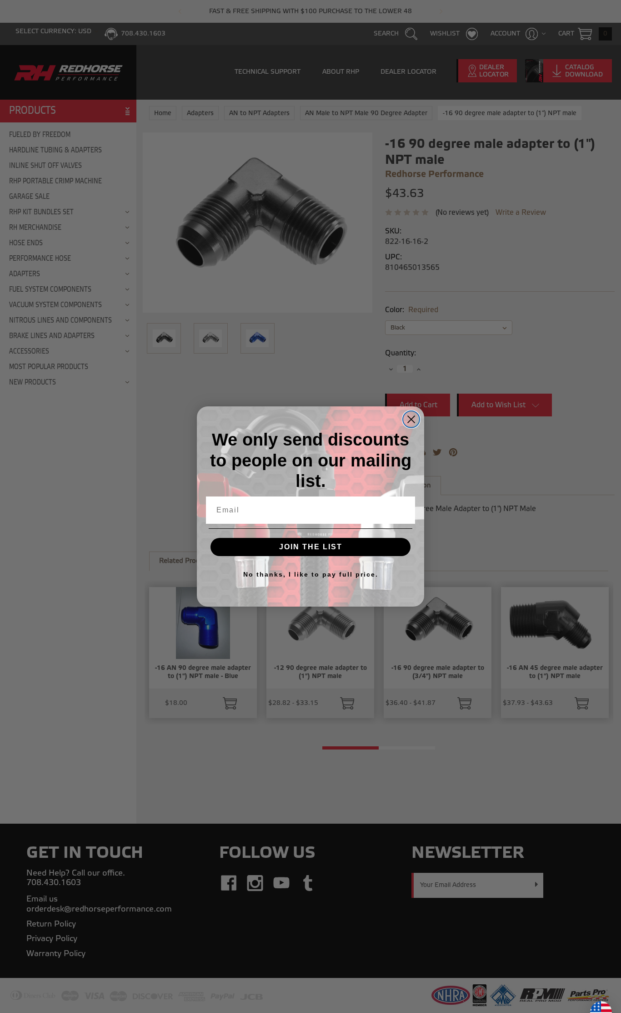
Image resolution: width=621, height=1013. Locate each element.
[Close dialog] (411, 419)
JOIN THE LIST (310, 547)
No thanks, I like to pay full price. (310, 574)
